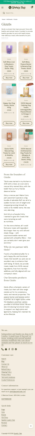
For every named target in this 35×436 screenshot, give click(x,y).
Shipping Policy (6, 372)
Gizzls (15, 19)
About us (4, 367)
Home (3, 19)
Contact (4, 425)
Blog (2, 361)
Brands (3, 415)
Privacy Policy (6, 375)
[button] (32, 7)
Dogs (3, 410)
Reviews (4, 423)
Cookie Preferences (8, 380)
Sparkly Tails (18, 433)
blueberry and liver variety (17, 302)
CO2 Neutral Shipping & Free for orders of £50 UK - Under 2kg (18, 2)
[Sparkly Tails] (17, 7)
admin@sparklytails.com (18, 392)
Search (3, 359)
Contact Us (5, 364)
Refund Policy (5, 369)
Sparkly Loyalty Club (8, 420)
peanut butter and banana (14, 297)
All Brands (9, 19)
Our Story (4, 417)
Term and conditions (8, 377)
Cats (3, 412)
